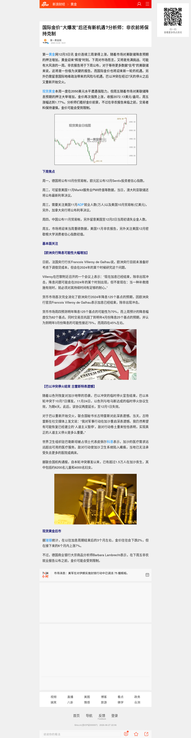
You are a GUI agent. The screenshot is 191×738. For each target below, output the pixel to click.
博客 (104, 697)
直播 (70, 697)
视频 (54, 697)
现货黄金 (48, 91)
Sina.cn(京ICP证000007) (86, 724)
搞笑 (54, 702)
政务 (137, 697)
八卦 (70, 702)
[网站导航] (147, 4)
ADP (80, 204)
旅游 (104, 702)
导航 (89, 715)
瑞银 (49, 540)
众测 (137, 702)
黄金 (74, 4)
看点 (121, 697)
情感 (87, 702)
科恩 (110, 441)
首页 (76, 715)
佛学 (121, 702)
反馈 (102, 715)
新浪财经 (59, 4)
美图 (87, 697)
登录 (114, 715)
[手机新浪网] (45, 4)
